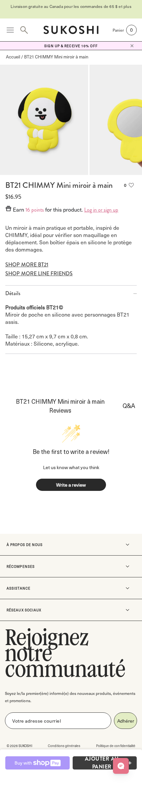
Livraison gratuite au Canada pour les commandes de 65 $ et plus (71, 6)
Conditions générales (64, 745)
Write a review (71, 484)
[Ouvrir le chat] (121, 766)
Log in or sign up (101, 210)
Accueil (13, 56)
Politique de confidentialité (115, 745)
